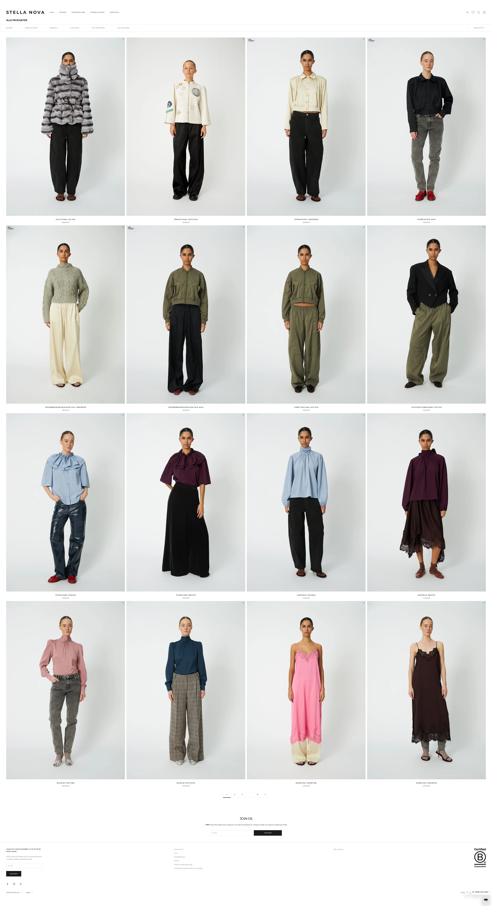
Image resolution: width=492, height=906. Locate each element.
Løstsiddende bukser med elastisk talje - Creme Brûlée (65, 407)
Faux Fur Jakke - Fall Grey (65, 219)
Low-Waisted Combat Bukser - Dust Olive (426, 407)
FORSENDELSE (179, 857)
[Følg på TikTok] (20, 884)
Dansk (28, 892)
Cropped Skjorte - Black (426, 219)
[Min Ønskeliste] (473, 12)
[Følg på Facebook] (7, 884)
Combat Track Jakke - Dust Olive (306, 407)
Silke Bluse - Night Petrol (185, 783)
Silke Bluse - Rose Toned (65, 783)
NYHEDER (62, 12)
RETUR (176, 861)
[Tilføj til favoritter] (123, 39)
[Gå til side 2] (265, 795)
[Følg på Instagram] (14, 884)
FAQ (175, 853)
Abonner (268, 833)
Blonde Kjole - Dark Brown (426, 783)
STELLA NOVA (338, 849)
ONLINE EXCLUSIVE (78, 12)
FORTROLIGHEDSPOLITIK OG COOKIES (188, 868)
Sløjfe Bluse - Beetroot (426, 595)
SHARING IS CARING (97, 12)
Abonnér (14, 874)
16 (257, 794)
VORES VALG (114, 12)
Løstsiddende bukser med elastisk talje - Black (185, 407)
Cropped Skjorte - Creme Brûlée (306, 219)
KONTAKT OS (178, 849)
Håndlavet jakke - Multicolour (186, 219)
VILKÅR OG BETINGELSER (183, 865)
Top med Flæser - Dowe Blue (65, 595)
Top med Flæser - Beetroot (186, 595)
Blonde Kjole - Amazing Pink (306, 783)
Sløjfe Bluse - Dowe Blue (306, 595)
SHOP (52, 12)
